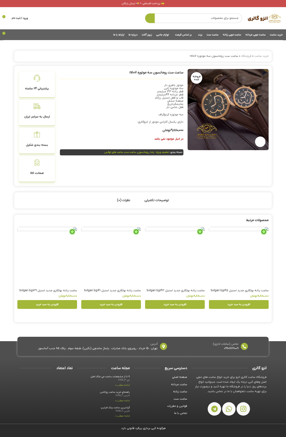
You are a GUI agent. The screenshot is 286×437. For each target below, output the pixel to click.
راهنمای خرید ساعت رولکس (115, 392)
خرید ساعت (261, 56)
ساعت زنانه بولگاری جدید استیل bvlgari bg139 (48, 291)
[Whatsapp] (229, 409)
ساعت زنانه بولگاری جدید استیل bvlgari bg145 (240, 291)
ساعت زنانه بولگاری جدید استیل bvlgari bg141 (112, 291)
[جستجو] (150, 18)
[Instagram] (243, 409)
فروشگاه (246, 56)
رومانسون (143, 152)
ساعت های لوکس (113, 152)
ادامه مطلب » (122, 385)
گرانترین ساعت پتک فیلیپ (115, 407)
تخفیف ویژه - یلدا (159, 152)
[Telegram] (214, 409)
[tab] (156, 200)
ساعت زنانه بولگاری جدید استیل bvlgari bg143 (176, 291)
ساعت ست (130, 152)
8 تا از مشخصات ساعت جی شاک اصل (110, 376)
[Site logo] (264, 18)
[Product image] (239, 257)
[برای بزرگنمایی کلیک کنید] (260, 142)
